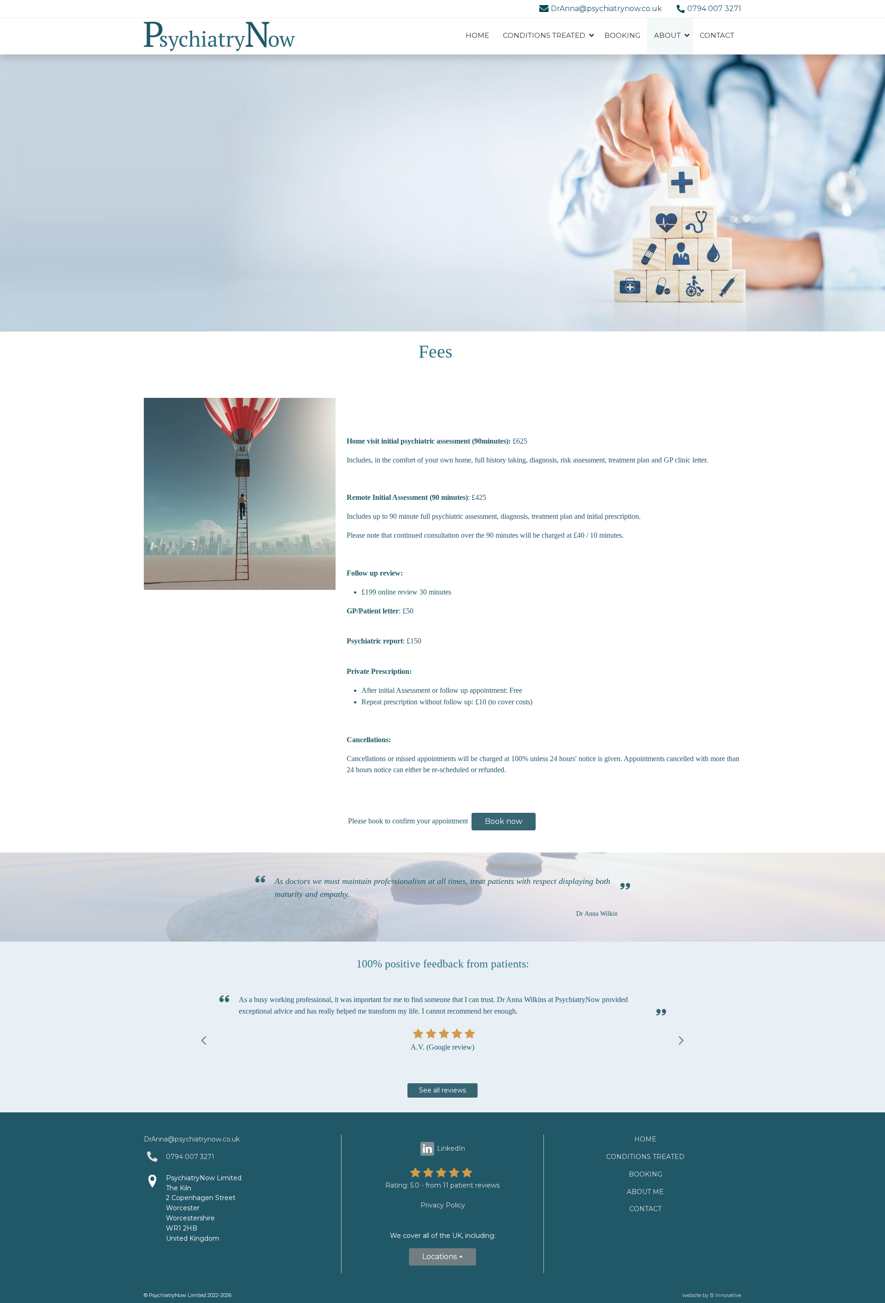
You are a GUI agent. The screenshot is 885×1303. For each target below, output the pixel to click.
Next (681, 1039)
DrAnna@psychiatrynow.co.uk (606, 8)
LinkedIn (451, 1148)
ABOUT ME (645, 1192)
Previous (204, 1039)
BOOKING (622, 35)
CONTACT (717, 35)
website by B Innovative (711, 1295)
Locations (439, 1256)
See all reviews (442, 1090)
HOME (477, 35)
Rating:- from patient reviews (442, 1185)
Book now (503, 821)
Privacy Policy (442, 1205)
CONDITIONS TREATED (645, 1157)
